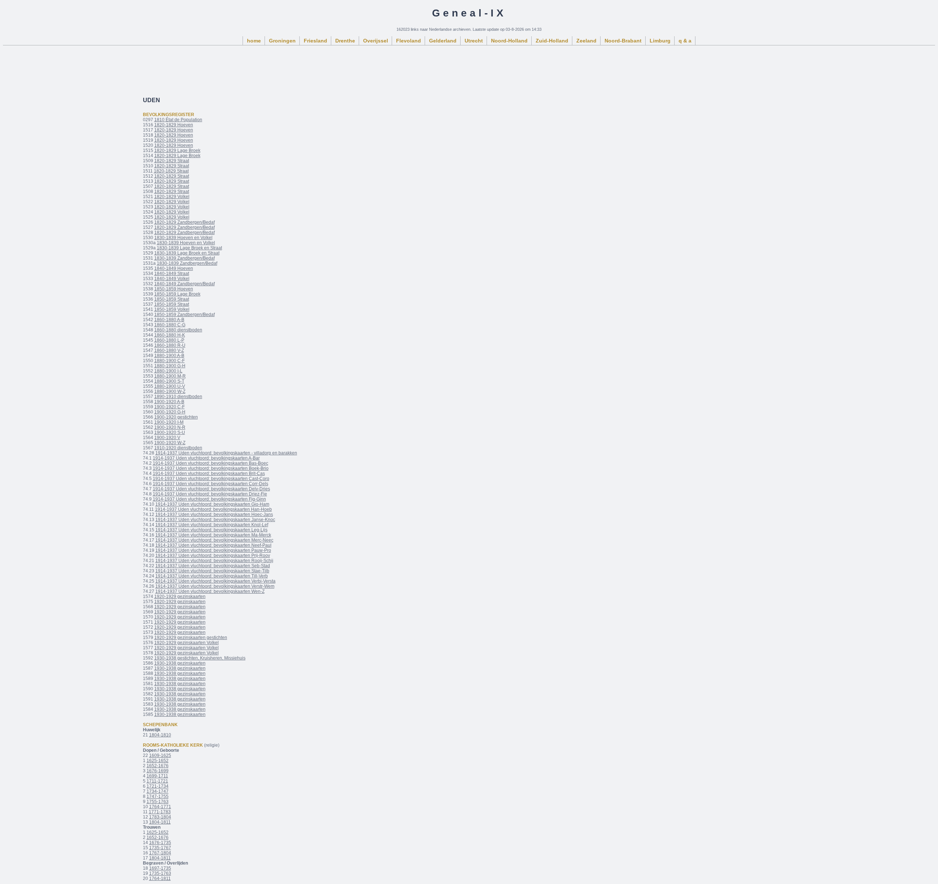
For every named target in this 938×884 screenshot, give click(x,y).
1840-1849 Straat (171, 273)
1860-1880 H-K (169, 335)
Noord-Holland (509, 41)
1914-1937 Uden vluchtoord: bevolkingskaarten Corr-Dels (210, 483)
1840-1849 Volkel (171, 278)
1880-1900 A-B (169, 355)
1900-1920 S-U (169, 432)
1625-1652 (158, 760)
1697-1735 (160, 868)
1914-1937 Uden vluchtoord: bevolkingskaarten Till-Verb (211, 576)
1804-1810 (160, 735)
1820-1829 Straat (171, 160)
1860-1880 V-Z (169, 350)
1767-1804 (160, 852)
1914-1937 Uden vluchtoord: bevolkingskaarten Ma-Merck (213, 535)
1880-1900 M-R (170, 376)
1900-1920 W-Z (169, 442)
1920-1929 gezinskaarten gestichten (190, 637)
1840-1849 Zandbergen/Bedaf (184, 283)
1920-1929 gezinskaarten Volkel (186, 642)
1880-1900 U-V (169, 386)
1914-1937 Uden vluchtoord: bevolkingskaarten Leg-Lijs (211, 529)
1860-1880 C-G (169, 324)
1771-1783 (160, 811)
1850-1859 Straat (171, 299)
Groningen (282, 41)
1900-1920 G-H (169, 412)
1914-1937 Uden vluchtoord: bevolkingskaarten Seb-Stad (212, 565)
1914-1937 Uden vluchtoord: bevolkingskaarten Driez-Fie (210, 494)
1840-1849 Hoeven (173, 268)
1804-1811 (160, 822)
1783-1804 (160, 817)
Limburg (660, 41)
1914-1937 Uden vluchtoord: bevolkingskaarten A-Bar (206, 458)
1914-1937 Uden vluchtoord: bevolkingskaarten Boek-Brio (211, 468)
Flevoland (408, 41)
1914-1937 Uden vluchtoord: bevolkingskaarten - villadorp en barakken (226, 453)
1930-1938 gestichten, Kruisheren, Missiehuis (199, 658)
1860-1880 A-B (169, 319)
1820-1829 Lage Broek (177, 150)
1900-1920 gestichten (176, 417)
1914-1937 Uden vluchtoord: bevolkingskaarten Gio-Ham (212, 504)
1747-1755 (158, 796)
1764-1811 (160, 878)
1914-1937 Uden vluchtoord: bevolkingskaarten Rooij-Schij (214, 560)
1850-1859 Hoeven (173, 288)
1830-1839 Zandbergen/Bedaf (184, 258)
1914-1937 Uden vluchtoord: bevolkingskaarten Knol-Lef (211, 524)
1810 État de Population (178, 119)
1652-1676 (158, 765)
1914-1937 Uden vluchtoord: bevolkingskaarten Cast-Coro (211, 478)
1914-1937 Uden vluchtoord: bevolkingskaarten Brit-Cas (209, 473)
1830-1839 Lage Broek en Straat (189, 247)
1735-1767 (160, 847)
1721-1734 (158, 786)
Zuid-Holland (552, 41)
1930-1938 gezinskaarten (180, 663)
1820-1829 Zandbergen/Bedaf (184, 222)
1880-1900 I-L (168, 371)
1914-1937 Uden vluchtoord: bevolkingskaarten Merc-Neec (214, 540)
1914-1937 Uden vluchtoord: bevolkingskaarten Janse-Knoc (215, 519)
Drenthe (345, 41)
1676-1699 (158, 770)
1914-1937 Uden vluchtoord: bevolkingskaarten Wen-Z (210, 591)
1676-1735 (160, 842)
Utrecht (474, 41)
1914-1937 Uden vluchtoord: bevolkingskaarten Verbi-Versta (215, 581)
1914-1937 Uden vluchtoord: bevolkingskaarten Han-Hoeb (213, 509)
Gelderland (443, 41)
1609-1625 (160, 755)
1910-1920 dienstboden (178, 447)
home (254, 41)
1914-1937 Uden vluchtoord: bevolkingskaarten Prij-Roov (212, 555)
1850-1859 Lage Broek (177, 294)
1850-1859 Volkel (171, 309)
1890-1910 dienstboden (178, 396)
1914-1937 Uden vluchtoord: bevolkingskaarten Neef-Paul (213, 545)
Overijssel (375, 41)
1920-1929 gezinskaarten (180, 596)
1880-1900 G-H (169, 365)
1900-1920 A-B (169, 401)
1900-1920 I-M (169, 422)
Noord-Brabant (623, 41)
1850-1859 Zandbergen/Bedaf (184, 314)
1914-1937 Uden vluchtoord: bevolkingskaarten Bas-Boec (210, 463)
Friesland (315, 41)
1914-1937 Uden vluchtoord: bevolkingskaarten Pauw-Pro (213, 550)
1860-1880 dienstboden (178, 330)
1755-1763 (158, 801)
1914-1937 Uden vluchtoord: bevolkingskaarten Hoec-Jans (214, 514)
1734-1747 (158, 791)
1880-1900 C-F (169, 360)
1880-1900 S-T (169, 381)
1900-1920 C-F (169, 406)
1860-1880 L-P (169, 340)
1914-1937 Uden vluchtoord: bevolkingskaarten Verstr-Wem (214, 586)
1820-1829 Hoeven (173, 124)
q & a (685, 41)
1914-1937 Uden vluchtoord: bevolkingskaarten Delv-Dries (211, 488)
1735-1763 (160, 873)
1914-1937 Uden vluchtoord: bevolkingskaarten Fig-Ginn (209, 499)
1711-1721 (157, 781)
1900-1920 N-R (169, 427)
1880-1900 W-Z (169, 391)
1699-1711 (157, 776)
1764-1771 (160, 806)
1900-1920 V (167, 437)
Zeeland (586, 41)
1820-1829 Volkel (171, 196)
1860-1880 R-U (169, 345)
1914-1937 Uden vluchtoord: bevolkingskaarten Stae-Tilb (212, 570)
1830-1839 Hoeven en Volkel (183, 237)
